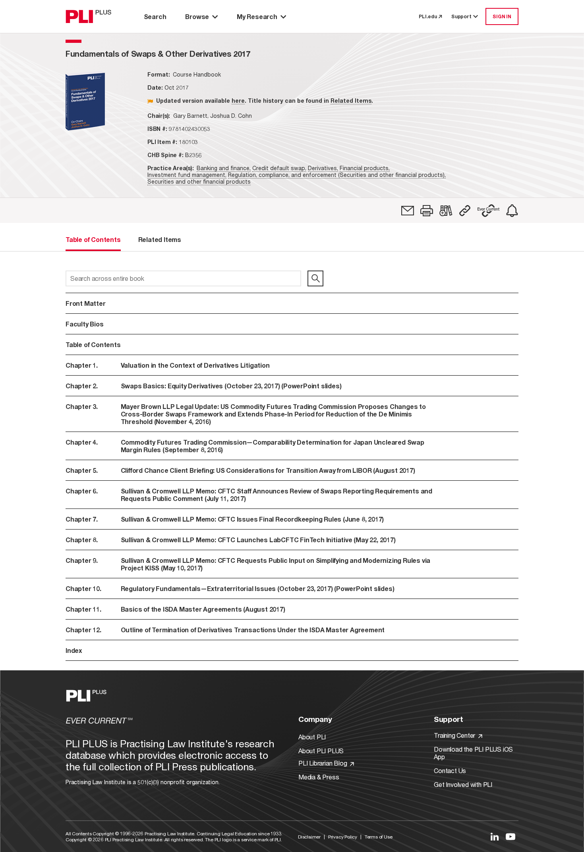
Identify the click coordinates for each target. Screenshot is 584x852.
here (238, 100)
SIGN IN (502, 16)
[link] (407, 210)
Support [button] (461, 16)
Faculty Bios (85, 324)
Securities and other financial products (199, 181)
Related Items (351, 100)
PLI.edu (428, 16)
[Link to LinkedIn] (494, 836)
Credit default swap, (279, 168)
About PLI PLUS (321, 750)
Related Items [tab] (159, 239)
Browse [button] (197, 16)
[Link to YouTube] (510, 836)
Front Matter (86, 303)
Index (74, 650)
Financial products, (365, 168)
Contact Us (450, 770)
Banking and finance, (224, 168)
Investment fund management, (186, 174)
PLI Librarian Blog (323, 763)
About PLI (312, 737)
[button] (426, 210)
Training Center (455, 735)
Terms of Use (379, 837)
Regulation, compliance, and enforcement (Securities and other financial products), (337, 174)
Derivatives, (323, 168)
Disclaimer (309, 837)
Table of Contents (93, 344)
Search (155, 16)
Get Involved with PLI (463, 784)
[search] (315, 278)
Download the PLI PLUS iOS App (473, 752)
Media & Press (318, 777)
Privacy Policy (342, 837)
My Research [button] (257, 16)
